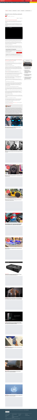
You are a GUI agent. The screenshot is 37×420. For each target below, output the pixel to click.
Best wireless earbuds (28, 10)
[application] (14, 33)
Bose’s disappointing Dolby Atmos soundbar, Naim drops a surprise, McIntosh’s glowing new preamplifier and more (27, 68)
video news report (11, 103)
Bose (21, 59)
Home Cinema (17, 2)
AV (5, 12)
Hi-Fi (9, 2)
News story (16, 102)
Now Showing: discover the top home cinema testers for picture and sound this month (27, 75)
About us (13, 415)
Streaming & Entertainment (23, 2)
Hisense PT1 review (26, 65)
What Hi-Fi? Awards (34, 2)
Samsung (7, 60)
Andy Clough (9, 105)
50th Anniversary (14, 10)
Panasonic (12, 60)
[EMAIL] (10, 106)
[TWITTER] (8, 106)
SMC (7, 71)
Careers (6, 416)
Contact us (19, 415)
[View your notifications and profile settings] (35, 0)
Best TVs (19, 10)
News (2, 2)
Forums (31, 2)
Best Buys (7, 2)
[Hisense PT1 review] (27, 63)
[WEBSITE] (9, 106)
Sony (5, 60)
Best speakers (22, 10)
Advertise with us (7, 415)
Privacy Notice (7, 54)
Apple (18, 59)
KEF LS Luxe (10, 10)
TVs (14, 2)
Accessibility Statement (27, 415)
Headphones (12, 2)
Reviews (4, 2)
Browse (27, 2)
